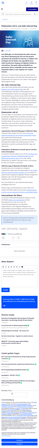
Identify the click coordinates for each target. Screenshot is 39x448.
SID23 (3, 229)
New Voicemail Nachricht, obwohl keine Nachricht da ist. (18, 364)
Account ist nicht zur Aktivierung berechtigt (14, 325)
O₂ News (5, 19)
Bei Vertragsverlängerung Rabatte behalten (14, 370)
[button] (2, 10)
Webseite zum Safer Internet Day (12, 89)
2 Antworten (5, 372)
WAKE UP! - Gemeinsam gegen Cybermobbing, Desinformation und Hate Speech (14, 342)
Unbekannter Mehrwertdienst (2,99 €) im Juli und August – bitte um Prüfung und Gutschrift (18, 382)
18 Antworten (5, 385)
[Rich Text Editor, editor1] (19, 278)
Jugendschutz (23, 229)
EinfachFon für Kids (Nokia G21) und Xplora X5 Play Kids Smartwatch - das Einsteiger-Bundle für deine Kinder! (17, 319)
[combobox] (19, 14)
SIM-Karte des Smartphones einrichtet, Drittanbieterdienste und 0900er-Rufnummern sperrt (19, 156)
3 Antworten (5, 361)
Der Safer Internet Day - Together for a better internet (17, 336)
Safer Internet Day (12, 229)
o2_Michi (6, 51)
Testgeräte (4, 322)
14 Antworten (5, 367)
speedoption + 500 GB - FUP (9, 375)
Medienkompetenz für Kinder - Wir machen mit (15, 331)
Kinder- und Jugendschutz (16, 200)
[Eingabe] (3, 14)
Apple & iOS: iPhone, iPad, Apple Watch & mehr (14, 328)
